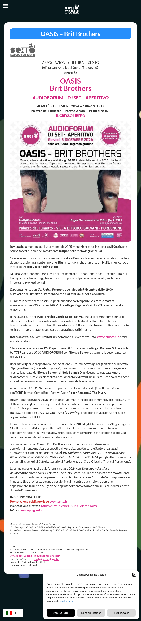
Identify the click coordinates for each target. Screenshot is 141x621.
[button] (134, 574)
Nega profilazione (91, 612)
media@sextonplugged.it (46, 559)
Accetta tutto (60, 612)
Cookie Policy (67, 601)
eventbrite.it (58, 501)
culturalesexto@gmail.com (47, 556)
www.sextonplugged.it (21, 556)
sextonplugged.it (107, 337)
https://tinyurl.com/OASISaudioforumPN (69, 506)
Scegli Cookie (121, 612)
